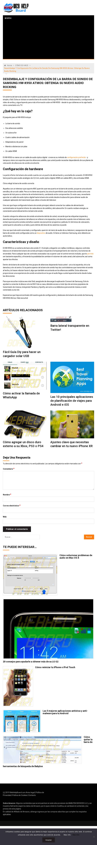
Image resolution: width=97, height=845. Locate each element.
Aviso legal (30, 792)
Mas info (67, 835)
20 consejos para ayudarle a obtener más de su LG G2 (30, 661)
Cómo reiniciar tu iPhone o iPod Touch (55, 667)
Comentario (8, 469)
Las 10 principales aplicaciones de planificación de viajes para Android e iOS (71, 400)
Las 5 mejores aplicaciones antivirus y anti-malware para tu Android (65, 712)
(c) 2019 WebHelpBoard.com (14, 792)
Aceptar (48, 840)
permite (90, 254)
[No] (94, 837)
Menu (8, 18)
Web (4, 517)
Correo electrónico (11, 505)
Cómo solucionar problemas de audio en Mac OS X (75, 556)
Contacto (32, 795)
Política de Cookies (19, 795)
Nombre (7, 494)
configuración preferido (76, 157)
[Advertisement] (48, 40)
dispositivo (41, 233)
